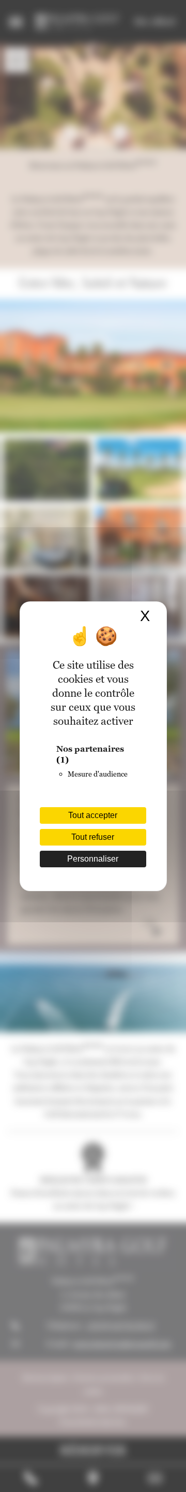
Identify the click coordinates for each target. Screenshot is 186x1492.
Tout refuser (92, 837)
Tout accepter (92, 815)
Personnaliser (92, 858)
